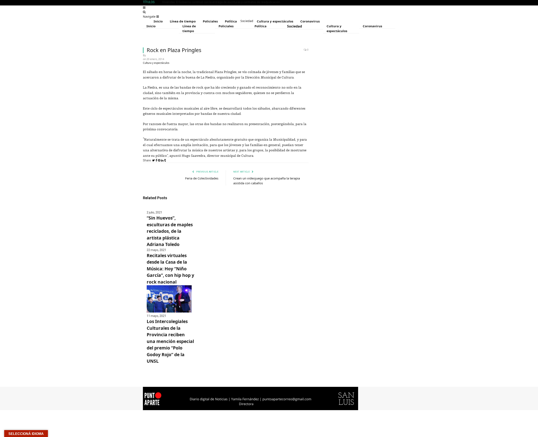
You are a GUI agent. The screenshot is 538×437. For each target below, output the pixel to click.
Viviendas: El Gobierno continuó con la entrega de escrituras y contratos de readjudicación (221, 2)
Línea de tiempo (183, 21)
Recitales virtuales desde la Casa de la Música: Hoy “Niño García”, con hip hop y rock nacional (170, 269)
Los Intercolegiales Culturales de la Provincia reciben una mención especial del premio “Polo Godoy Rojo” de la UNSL (170, 341)
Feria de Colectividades (201, 178)
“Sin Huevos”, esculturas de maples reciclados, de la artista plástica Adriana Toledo (170, 231)
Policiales (210, 21)
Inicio (158, 21)
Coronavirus (310, 21)
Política (231, 21)
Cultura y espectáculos (275, 21)
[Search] (144, 12)
